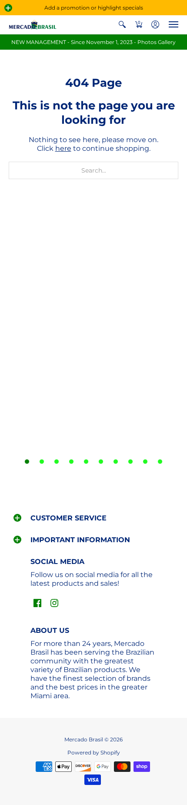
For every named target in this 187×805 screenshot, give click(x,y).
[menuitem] (122, 24)
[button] (8, 8)
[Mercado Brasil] (33, 24)
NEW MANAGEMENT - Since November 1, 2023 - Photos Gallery (93, 42)
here (63, 148)
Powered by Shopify (93, 752)
